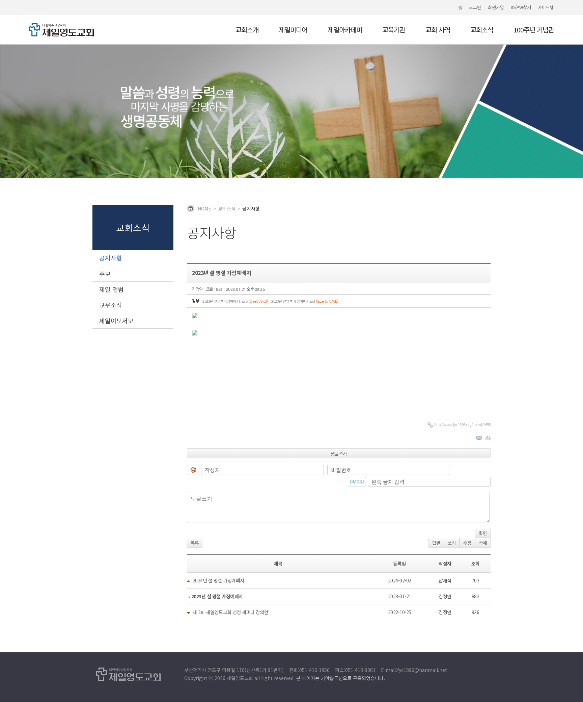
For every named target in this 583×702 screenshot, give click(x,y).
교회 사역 (437, 30)
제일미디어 (293, 30)
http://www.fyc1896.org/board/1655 (462, 424)
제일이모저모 (116, 320)
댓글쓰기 (339, 453)
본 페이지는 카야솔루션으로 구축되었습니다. (340, 678)
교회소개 (246, 30)
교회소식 (481, 30)
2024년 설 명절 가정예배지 (218, 580)
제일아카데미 (345, 30)
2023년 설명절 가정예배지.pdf (304, 301)
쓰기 (452, 543)
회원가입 (496, 7)
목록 (195, 543)
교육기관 (393, 30)
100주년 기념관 (533, 30)
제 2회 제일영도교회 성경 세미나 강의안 (231, 612)
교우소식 (110, 304)
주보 (105, 273)
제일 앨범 (111, 289)
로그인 (475, 7)
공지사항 (110, 257)
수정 (467, 543)
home (204, 208)
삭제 (483, 543)
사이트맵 (546, 7)
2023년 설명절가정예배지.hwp (235, 301)
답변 (436, 543)
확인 (483, 533)
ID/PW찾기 (521, 7)
